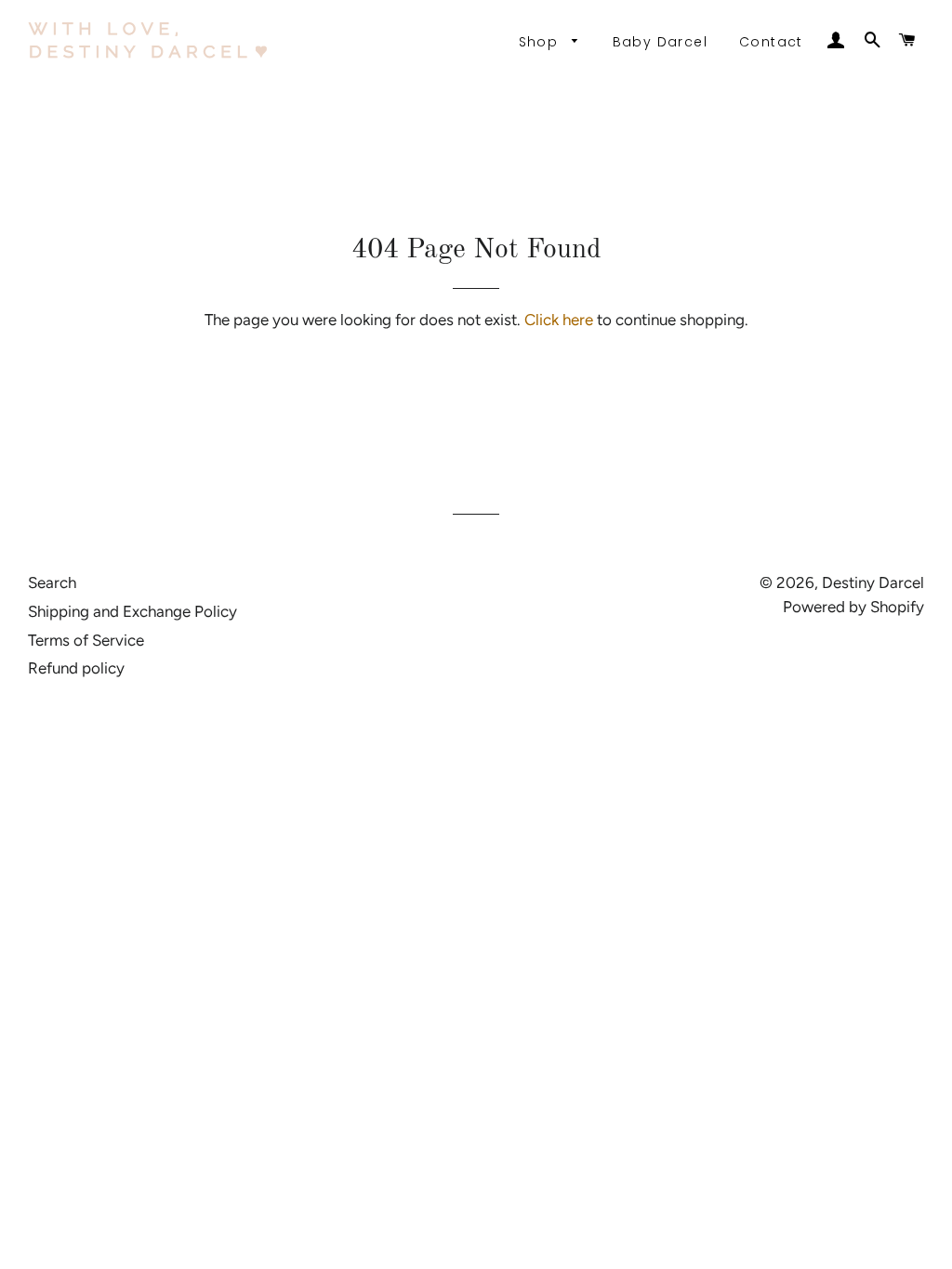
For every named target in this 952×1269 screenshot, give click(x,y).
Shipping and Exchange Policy (132, 611)
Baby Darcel (660, 42)
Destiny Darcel (873, 582)
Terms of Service (86, 640)
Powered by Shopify (853, 606)
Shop (541, 42)
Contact (771, 42)
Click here (558, 319)
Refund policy (76, 668)
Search (52, 582)
